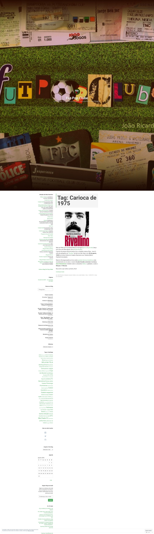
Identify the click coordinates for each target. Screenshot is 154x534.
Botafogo (41, 365)
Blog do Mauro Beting (48, 248)
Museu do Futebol (47, 405)
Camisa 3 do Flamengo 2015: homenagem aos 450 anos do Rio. (46, 516)
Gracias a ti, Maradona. (47, 300)
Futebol (74, 275)
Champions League (47, 368)
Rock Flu (51, 226)
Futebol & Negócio (48, 246)
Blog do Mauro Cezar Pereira (46, 259)
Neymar (44, 407)
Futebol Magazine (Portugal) (45, 213)
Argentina (41, 356)
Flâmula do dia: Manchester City (45, 325)
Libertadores (46, 400)
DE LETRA (50, 375)
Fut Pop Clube (77, 98)
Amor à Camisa (49, 355)
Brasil (46, 365)
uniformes (42, 421)
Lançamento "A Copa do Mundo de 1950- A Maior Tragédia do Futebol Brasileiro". (45, 523)
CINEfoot (43, 370)
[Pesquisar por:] (45, 289)
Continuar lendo (60, 272)
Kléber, (84, 264)
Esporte (43, 379)
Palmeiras (49, 407)
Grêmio (49, 396)
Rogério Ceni (47, 411)
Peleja (45, 220)
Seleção (46, 414)
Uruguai (48, 422)
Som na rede (47, 416)
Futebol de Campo (48, 200)
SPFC (51, 416)
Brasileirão (50, 364)
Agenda (66, 275)
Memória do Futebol (48, 237)
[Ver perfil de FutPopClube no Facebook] (45, 433)
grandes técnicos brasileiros (85, 260)
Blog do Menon (49, 254)
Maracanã (51, 403)
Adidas (40, 355)
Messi (41, 405)
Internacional (48, 398)
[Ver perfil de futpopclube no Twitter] (45, 436)
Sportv (84, 247)
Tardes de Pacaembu (43, 210)
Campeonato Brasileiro (44, 366)
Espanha (51, 376)
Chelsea (40, 370)
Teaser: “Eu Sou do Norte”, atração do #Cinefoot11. (47, 304)
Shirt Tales (50, 235)
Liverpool (45, 402)
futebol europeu (45, 394)
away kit (48, 358)
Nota (87, 275)
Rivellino (71, 253)
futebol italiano (45, 396)
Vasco (51, 422)
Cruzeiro (45, 375)
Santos (41, 414)
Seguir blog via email (47, 485)
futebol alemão (50, 385)
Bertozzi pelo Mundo (44, 239)
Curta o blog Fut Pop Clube (46, 269)
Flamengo (49, 383)
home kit (43, 398)
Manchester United (44, 403)
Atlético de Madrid (49, 356)
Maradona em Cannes (48, 334)
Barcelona (51, 358)
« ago (51, 480)
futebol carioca (50, 390)
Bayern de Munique (49, 360)
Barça (43, 360)
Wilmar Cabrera (43, 197)
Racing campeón (49, 337)
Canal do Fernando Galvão (44, 243)
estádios (48, 379)
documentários (45, 376)
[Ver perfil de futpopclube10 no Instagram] (45, 440)
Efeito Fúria (50, 216)
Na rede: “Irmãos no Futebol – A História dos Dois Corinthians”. (45, 313)
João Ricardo (60, 275)
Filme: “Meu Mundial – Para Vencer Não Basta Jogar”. (47, 318)
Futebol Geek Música (44, 231)
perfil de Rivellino (77, 249)
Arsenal (44, 356)
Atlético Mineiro (43, 358)
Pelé (41, 409)
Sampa (51, 411)
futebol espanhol (47, 392)
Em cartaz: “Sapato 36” (47, 297)
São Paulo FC (43, 418)
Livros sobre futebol (80, 275)
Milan (43, 405)
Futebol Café (41, 202)
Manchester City (50, 402)
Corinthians (49, 373)
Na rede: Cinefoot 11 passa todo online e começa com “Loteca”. (45, 309)
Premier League (46, 409)
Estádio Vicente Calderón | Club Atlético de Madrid (45, 519)
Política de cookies (31, 530)
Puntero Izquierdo (43, 256)
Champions (51, 366)
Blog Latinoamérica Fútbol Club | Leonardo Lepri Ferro (45, 205)
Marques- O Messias (61, 265)
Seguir (50, 500)
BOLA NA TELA (47, 362)
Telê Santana (51, 418)
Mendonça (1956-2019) (47, 322)
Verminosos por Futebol (47, 250)
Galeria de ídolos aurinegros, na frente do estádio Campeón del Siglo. (45, 329)
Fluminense (43, 385)
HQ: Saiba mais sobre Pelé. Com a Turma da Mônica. (45, 512)
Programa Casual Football (47, 234)
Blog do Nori (50, 218)
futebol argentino (44, 388)
